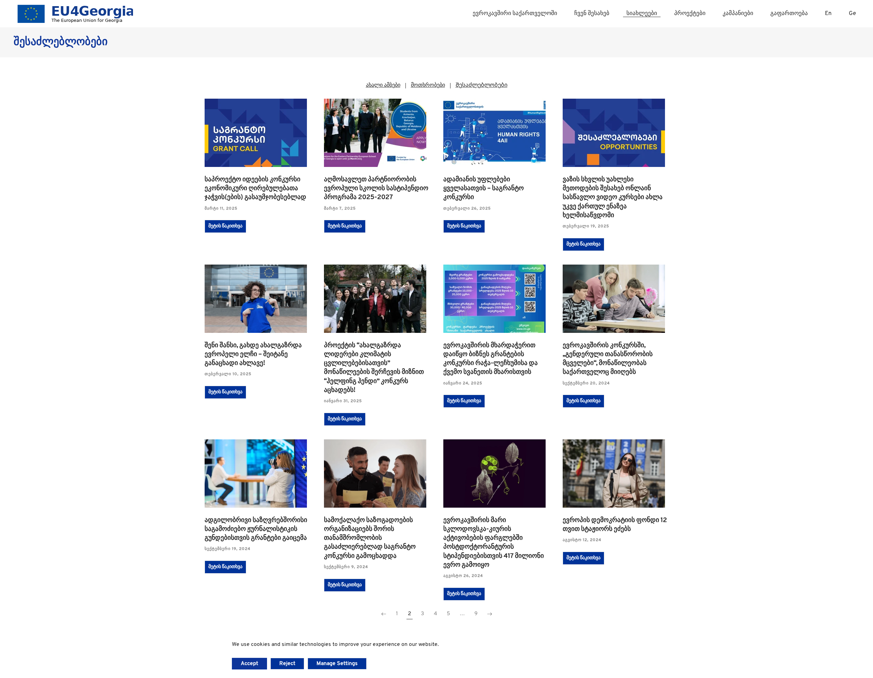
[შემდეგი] (489, 614)
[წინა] (383, 614)
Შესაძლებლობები (481, 85)
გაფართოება (789, 13)
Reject (287, 663)
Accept (249, 663)
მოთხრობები (428, 85)
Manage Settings (337, 663)
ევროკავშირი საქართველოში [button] (515, 13)
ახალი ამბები (383, 85)
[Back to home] (73, 13)
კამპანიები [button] (738, 13)
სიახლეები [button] (641, 13)
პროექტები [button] (690, 13)
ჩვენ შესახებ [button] (591, 13)
